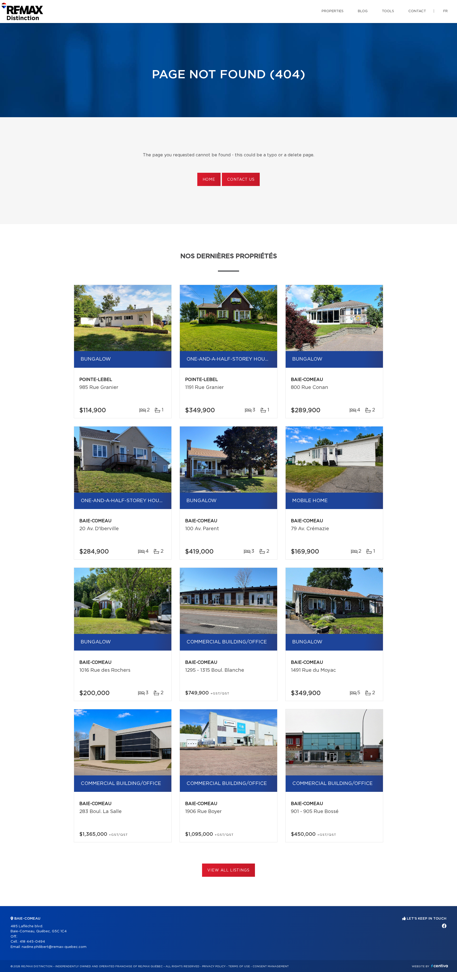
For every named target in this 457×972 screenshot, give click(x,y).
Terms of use (239, 966)
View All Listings (228, 870)
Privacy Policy (214, 966)
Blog (363, 11)
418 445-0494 (32, 941)
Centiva (439, 966)
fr (445, 11)
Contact (417, 11)
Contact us (240, 179)
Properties (333, 11)
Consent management (271, 966)
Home (209, 179)
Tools (388, 11)
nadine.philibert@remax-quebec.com (54, 947)
